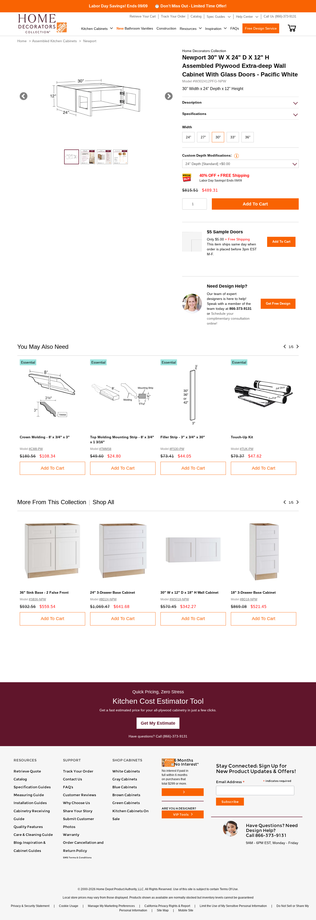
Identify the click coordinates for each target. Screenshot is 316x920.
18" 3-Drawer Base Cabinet (253, 592)
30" (218, 137)
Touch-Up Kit (242, 437)
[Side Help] (236, 155)
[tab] (240, 102)
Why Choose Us (76, 803)
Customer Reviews (79, 795)
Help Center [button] (244, 16)
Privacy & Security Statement (30, 906)
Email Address (253, 782)
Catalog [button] (196, 16)
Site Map (163, 910)
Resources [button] (188, 29)
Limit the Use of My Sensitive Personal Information (233, 906)
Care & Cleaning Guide (33, 834)
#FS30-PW (177, 449)
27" (203, 137)
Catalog (20, 779)
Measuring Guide (29, 795)
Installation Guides (30, 803)
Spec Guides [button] (216, 16)
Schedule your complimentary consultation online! (228, 318)
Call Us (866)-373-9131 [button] (280, 16)
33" (233, 137)
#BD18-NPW (248, 599)
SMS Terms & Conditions (77, 857)
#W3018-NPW (179, 599)
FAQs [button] (234, 28)
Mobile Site (185, 910)
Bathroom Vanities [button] (135, 28)
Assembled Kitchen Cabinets (54, 41)
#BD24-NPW (108, 599)
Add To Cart (255, 204)
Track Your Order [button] (173, 16)
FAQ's (68, 787)
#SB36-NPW (37, 599)
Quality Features (28, 827)
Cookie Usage (68, 906)
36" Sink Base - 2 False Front (44, 592)
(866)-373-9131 (175, 736)
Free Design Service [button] (261, 28)
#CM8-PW (36, 449)
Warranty (71, 834)
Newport (89, 41)
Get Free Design (278, 303)
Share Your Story (77, 811)
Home (22, 41)
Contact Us (72, 779)
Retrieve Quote (27, 771)
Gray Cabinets (124, 779)
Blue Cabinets (124, 787)
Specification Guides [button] (32, 787)
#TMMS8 (105, 449)
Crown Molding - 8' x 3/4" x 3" (45, 437)
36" (247, 137)
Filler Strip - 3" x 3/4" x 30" (182, 437)
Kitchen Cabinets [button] (94, 29)
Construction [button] (166, 28)
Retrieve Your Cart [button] (143, 16)
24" (188, 137)
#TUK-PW (246, 449)
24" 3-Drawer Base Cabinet (112, 592)
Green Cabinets (126, 803)
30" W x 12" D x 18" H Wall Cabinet (189, 592)
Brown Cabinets (126, 795)
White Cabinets (126, 771)
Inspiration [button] (213, 29)
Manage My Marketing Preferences (111, 906)
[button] (292, 28)
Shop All (103, 502)
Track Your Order (78, 771)
